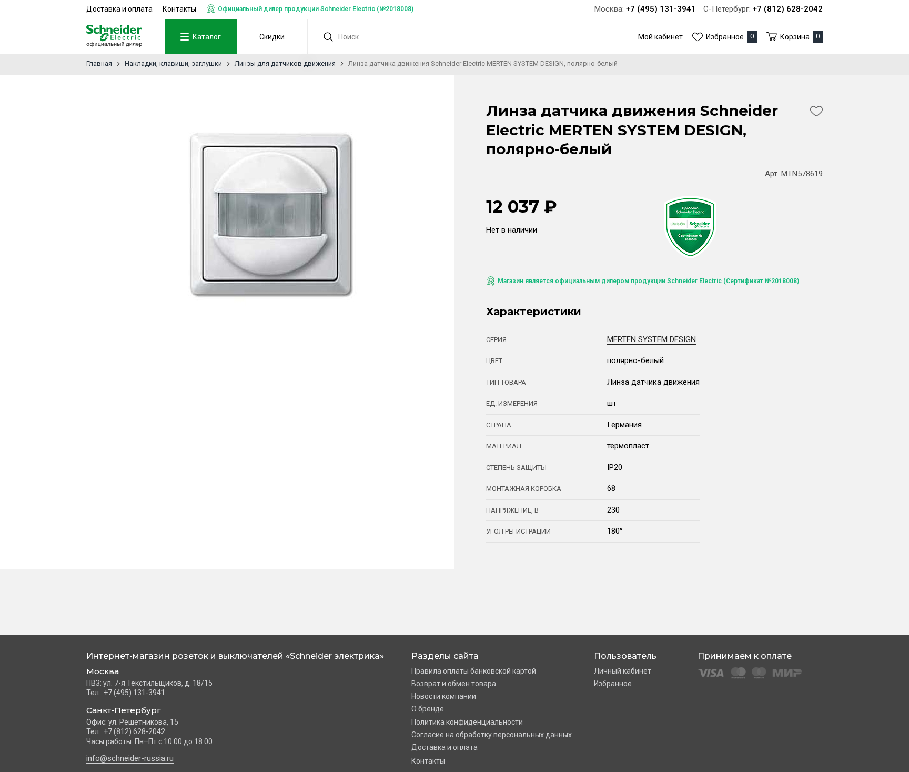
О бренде (427, 709)
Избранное (613, 683)
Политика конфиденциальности (467, 722)
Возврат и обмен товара (453, 683)
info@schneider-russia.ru (130, 758)
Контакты (179, 9)
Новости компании (443, 696)
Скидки (272, 37)
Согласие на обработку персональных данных (491, 734)
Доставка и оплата (119, 9)
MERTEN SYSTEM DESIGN (651, 339)
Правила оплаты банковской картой (473, 671)
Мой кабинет (660, 37)
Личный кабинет (622, 671)
